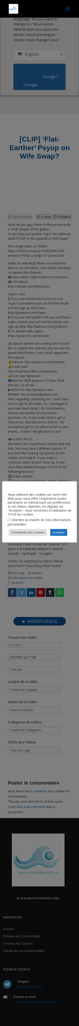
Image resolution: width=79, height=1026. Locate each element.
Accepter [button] (59, 532)
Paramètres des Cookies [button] (27, 532)
